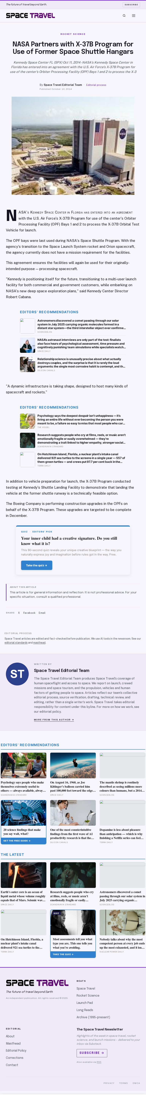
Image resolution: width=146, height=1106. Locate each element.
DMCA (136, 1083)
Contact (12, 1065)
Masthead (13, 1043)
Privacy (109, 1083)
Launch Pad (85, 1003)
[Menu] (133, 15)
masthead (39, 642)
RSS (99, 1062)
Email (42, 612)
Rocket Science (88, 995)
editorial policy (50, 711)
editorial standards (16, 642)
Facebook (29, 612)
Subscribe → (91, 1053)
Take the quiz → (36, 565)
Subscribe (131, 4)
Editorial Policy (16, 1050)
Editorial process (96, 85)
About (10, 1036)
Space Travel (86, 988)
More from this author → (54, 719)
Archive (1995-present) (93, 1017)
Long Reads (85, 1010)
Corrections (14, 1058)
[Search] (124, 15)
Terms (123, 1083)
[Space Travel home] (30, 15)
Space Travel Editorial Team (63, 84)
